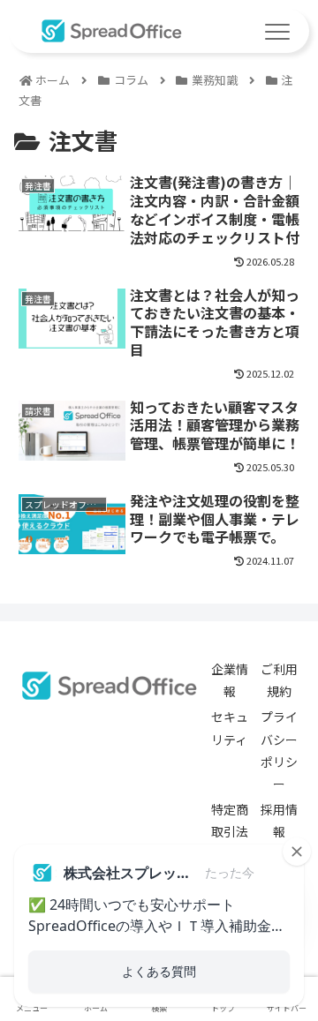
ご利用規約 (279, 680)
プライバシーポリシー (279, 750)
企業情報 (229, 680)
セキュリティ (229, 727)
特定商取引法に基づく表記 (229, 842)
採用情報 (279, 820)
